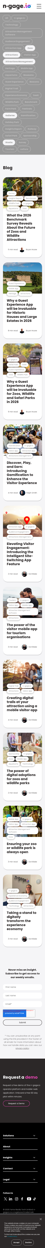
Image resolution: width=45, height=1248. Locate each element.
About (6, 1146)
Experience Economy (16, 95)
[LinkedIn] (12, 1200)
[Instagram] (18, 1200)
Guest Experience (14, 81)
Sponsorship (29, 135)
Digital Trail (11, 88)
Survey (22, 142)
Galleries (10, 115)
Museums (28, 75)
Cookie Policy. (12, 1236)
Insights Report (13, 129)
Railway (32, 129)
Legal (6, 1179)
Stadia (9, 142)
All (6, 18)
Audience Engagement (17, 41)
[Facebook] (24, 1200)
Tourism (9, 149)
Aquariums (11, 75)
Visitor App (30, 54)
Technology (11, 24)
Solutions (8, 1135)
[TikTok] (36, 1200)
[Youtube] (30, 1200)
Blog (7, 168)
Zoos (30, 48)
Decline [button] (28, 1242)
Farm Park (10, 108)
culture (24, 149)
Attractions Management (19, 61)
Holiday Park (12, 122)
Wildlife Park (12, 102)
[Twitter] (6, 1200)
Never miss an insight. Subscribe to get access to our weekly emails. (22, 973)
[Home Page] (17, 6)
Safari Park (11, 135)
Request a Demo (16, 1103)
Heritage (10, 68)
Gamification (28, 115)
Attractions (11, 54)
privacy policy (22, 1048)
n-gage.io (19, 18)
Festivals (27, 108)
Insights (7, 1157)
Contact (8, 1168)
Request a (20, 1077)
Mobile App (27, 68)
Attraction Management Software (18, 33)
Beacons (34, 81)
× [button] (40, 1219)
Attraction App (13, 48)
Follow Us (8, 1193)
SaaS (36, 95)
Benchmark (31, 102)
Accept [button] (17, 1242)
